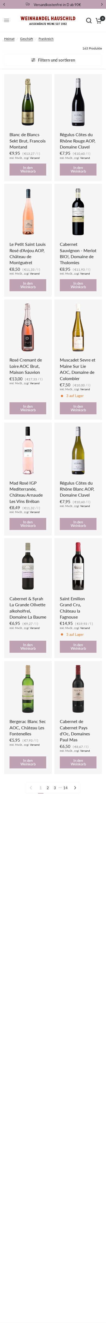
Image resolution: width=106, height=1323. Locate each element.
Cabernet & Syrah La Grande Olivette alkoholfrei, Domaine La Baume (28, 607)
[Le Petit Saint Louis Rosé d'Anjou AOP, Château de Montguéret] (28, 212)
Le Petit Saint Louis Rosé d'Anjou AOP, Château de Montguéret (28, 253)
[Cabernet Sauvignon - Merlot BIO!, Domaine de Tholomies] (78, 212)
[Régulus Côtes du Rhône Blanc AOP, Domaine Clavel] (78, 450)
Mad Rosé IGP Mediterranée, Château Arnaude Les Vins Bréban (26, 492)
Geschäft (26, 39)
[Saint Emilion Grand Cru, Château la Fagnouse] (78, 566)
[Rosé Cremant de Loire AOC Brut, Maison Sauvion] (28, 327)
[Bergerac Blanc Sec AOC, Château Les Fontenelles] (28, 689)
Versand (35, 157)
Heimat (9, 39)
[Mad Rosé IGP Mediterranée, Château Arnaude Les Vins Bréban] (28, 450)
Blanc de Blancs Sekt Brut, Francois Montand (28, 140)
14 (65, 788)
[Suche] (88, 20)
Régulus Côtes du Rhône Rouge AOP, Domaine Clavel (77, 140)
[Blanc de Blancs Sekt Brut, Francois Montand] (28, 102)
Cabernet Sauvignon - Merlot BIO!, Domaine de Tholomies (78, 253)
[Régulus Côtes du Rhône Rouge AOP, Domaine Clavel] (78, 102)
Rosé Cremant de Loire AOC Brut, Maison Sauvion (26, 366)
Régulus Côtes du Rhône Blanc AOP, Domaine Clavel (77, 489)
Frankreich (46, 39)
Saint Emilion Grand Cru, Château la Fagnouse (72, 607)
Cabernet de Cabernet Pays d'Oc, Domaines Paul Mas (75, 730)
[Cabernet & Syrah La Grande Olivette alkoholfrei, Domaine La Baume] (28, 566)
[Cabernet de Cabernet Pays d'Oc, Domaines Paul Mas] (78, 689)
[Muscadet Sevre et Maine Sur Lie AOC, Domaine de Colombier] (78, 327)
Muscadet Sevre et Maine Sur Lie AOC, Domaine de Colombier (77, 369)
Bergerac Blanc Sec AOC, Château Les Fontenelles (28, 727)
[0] (97, 20)
